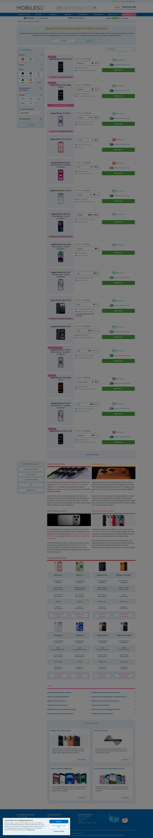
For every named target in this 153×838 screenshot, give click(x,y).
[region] (36, 826)
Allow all (59, 821)
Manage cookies (59, 831)
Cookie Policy (31, 830)
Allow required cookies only (59, 826)
